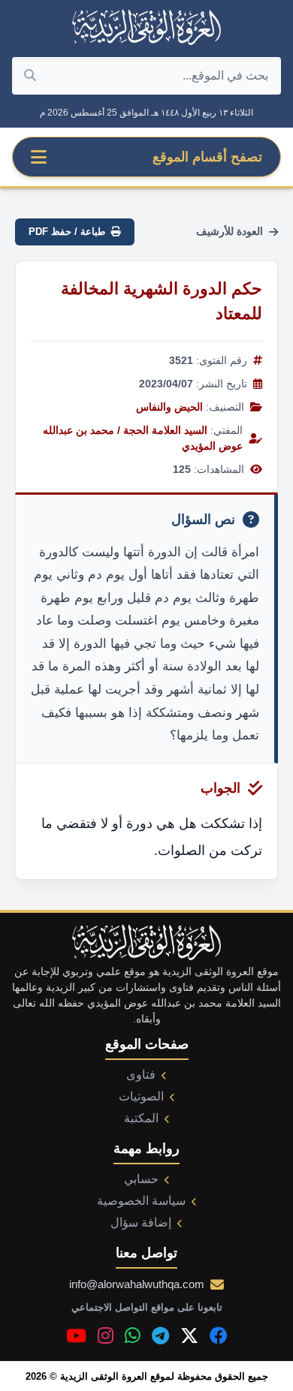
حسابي (141, 1179)
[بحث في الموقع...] (30, 76)
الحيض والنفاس (169, 407)
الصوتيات (141, 1096)
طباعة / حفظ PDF (67, 231)
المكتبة (141, 1118)
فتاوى (141, 1074)
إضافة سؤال (140, 1222)
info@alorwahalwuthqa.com (136, 1284)
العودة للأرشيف (229, 231)
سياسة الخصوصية (141, 1200)
